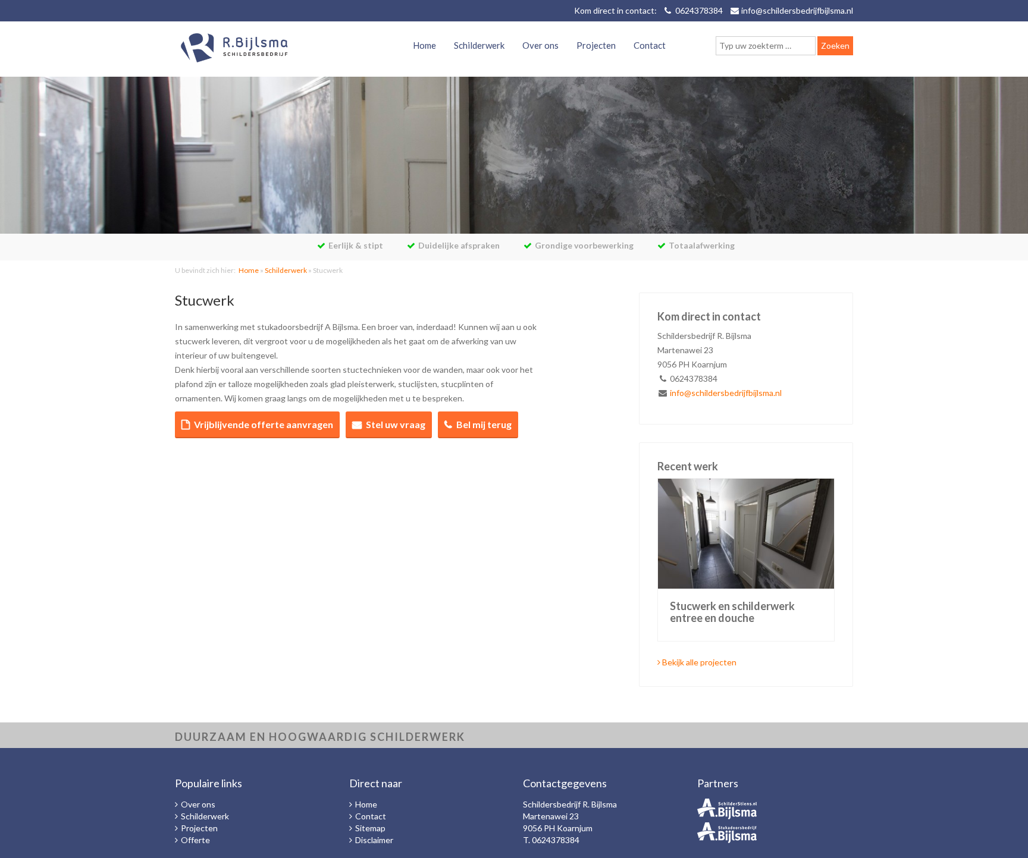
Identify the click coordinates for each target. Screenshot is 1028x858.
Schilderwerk (479, 45)
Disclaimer (374, 840)
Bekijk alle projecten (698, 662)
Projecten (596, 45)
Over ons (540, 45)
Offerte (195, 840)
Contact (650, 45)
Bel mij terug (484, 424)
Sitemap (370, 828)
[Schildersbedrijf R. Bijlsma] (234, 49)
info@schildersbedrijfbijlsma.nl (797, 10)
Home (424, 45)
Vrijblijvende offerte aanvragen (263, 424)
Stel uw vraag (395, 424)
